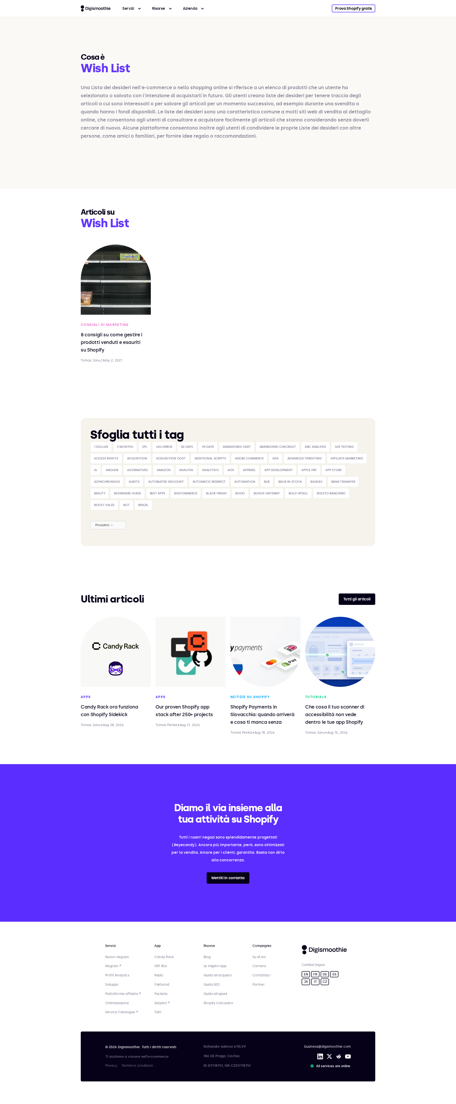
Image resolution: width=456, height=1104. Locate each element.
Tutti (157, 1012)
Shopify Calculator (218, 1003)
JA (306, 982)
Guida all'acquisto (218, 975)
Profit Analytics (117, 975)
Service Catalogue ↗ (121, 1012)
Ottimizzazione (117, 1003)
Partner (258, 985)
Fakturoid (161, 985)
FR (315, 974)
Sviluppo (112, 985)
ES (334, 974)
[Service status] (331, 1066)
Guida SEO (212, 985)
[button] (131, 8)
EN (306, 974)
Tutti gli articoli (356, 599)
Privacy (111, 1066)
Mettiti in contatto (228, 878)
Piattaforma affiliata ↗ (123, 994)
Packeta (160, 994)
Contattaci (261, 975)
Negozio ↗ (113, 966)
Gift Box (160, 966)
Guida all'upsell (216, 994)
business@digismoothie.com (327, 1047)
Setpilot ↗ (162, 1003)
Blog (207, 957)
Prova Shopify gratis (353, 8)
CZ (325, 982)
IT (315, 982)
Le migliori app (215, 966)
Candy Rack (164, 957)
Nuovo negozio (117, 957)
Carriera (259, 966)
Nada (158, 975)
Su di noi (258, 957)
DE (325, 974)
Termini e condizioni (137, 1066)
